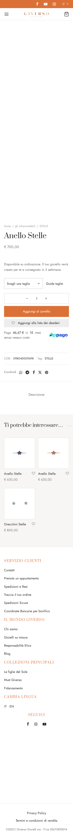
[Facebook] (37, 4)
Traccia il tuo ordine (17, 594)
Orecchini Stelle (15, 524)
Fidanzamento (13, 688)
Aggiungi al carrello (36, 311)
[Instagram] (54, 4)
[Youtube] (45, 4)
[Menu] (6, 14)
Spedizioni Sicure (16, 602)
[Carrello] (66, 14)
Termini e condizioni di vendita (36, 820)
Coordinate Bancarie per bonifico (27, 611)
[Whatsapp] (21, 372)
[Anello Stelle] (19, 453)
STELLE (49, 358)
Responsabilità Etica (17, 645)
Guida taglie (54, 283)
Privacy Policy (36, 813)
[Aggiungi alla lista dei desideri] (33, 473)
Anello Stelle (12, 473)
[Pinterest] (46, 372)
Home (7, 226)
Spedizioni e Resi (16, 586)
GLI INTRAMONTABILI (25, 226)
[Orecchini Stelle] (19, 503)
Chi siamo (11, 629)
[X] (39, 372)
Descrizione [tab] (36, 394)
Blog (7, 653)
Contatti (9, 570)
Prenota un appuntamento (21, 578)
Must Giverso (13, 680)
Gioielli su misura (16, 637)
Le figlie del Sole (15, 671)
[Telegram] (27, 372)
